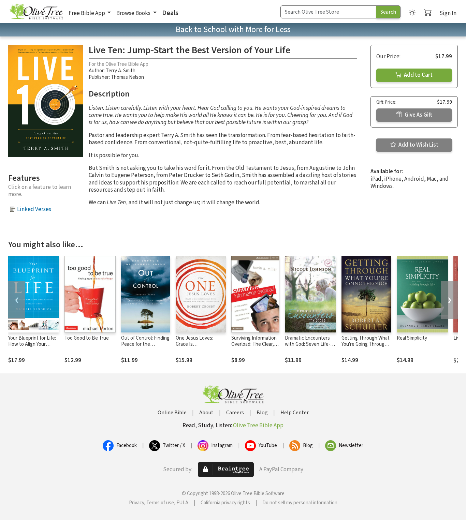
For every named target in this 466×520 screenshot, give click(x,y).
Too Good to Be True (86, 338)
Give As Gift (418, 115)
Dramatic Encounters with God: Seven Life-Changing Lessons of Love (307, 348)
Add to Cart (418, 75)
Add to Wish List (417, 145)
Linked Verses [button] (34, 209)
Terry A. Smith (120, 70)
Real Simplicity (412, 338)
